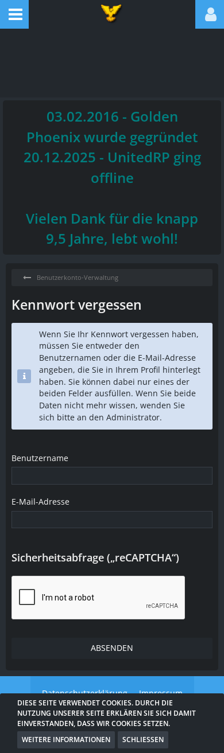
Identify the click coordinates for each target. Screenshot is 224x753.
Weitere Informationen (66, 739)
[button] (14, 14)
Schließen (143, 739)
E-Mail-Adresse (40, 501)
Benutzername (39, 457)
